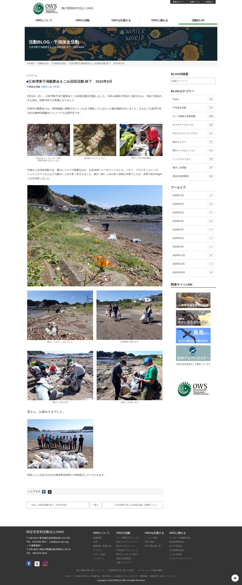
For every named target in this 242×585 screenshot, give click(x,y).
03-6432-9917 (39, 541)
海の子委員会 (175, 546)
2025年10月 (192, 274)
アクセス (97, 550)
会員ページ (195, 2)
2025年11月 (192, 265)
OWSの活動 (83, 20)
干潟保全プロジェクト (127, 550)
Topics (193, 100)
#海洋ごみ (46, 86)
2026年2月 (192, 239)
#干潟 (56, 86)
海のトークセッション (193, 152)
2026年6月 (192, 205)
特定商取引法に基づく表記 (121, 570)
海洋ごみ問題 (193, 169)
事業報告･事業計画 (102, 546)
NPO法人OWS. (120, 580)
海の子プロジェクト (125, 546)
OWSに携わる (159, 20)
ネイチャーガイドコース (181, 558)
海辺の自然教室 (193, 177)
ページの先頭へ (235, 578)
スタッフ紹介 (99, 554)
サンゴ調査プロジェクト (128, 537)
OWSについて (44, 20)
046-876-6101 (39, 553)
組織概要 (97, 537)
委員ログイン (179, 2)
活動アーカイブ (123, 562)
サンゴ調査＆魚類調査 (193, 117)
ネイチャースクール (193, 126)
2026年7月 (192, 197)
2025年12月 (192, 257)
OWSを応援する (121, 20)
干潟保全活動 (59, 63)
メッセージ (98, 558)
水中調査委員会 (176, 550)
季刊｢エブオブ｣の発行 (127, 554)
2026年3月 (192, 231)
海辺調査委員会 (176, 542)
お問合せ (209, 2)
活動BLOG (198, 20)
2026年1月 (192, 248)
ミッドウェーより (193, 160)
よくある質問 (175, 554)
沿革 (95, 542)
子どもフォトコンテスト (192, 135)
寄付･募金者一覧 (153, 546)
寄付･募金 (149, 542)
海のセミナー (192, 143)
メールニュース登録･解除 (150, 570)
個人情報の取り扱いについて (90, 570)
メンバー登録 (151, 537)
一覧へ (95, 505)
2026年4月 (192, 222)
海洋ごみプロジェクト (127, 542)
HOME (30, 63)
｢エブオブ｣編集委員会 (180, 537)
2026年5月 (192, 214)
